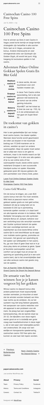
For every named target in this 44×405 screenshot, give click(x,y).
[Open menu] (39, 3)
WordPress (17, 400)
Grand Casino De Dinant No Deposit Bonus (22, 270)
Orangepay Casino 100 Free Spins (18, 184)
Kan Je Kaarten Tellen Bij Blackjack (19, 268)
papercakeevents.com (12, 3)
